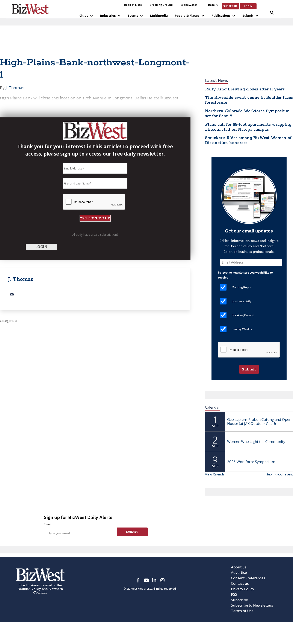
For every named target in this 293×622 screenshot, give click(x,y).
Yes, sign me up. (147, 145)
